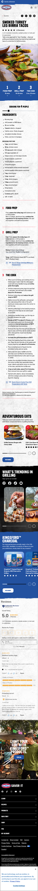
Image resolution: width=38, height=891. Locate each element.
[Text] (26, 16)
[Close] (35, 869)
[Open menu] (36, 8)
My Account (5, 833)
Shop (3, 822)
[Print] (34, 16)
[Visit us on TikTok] (15, 483)
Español (3, 849)
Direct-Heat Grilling (17, 250)
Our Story (4, 816)
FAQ (2, 829)
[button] (19, 32)
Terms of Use (16, 843)
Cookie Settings (19, 886)
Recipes (4, 804)
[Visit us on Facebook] (9, 483)
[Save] (22, 16)
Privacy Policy (5, 843)
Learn (3, 798)
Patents (24, 843)
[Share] (30, 16)
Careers (26, 840)
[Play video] (14, 504)
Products (4, 810)
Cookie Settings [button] (6, 846)
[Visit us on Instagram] (4, 483)
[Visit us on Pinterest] (20, 792)
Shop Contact (14, 840)
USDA (24, 395)
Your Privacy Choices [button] (19, 846)
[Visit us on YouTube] (21, 483)
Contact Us (4, 840)
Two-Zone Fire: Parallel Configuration (17, 252)
